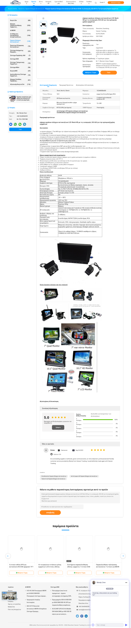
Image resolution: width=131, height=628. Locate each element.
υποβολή (50, 512)
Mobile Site (11, 607)
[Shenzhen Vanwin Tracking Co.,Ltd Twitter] (77, 616)
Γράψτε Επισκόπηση (58, 428)
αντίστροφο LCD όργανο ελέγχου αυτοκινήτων (84, 476)
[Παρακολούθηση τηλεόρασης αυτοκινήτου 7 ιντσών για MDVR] (108, 549)
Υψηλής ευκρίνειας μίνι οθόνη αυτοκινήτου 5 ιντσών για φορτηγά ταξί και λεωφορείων (23, 98)
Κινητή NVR (20, 71)
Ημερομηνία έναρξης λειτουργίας (33, 601)
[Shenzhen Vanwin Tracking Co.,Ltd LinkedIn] (86, 616)
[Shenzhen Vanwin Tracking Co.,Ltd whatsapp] (15, 124)
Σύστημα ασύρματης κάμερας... (20, 51)
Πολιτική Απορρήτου (14, 609)
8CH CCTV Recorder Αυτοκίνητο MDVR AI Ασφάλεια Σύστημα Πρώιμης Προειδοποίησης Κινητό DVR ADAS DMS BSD (37, 609)
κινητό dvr (20, 20)
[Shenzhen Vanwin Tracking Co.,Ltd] (15, 3)
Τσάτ (20, 129)
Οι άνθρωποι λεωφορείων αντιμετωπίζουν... (20, 35)
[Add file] (93, 625)
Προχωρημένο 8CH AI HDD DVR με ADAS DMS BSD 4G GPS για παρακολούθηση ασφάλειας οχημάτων (61, 602)
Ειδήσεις (10, 601)
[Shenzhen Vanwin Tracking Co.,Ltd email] (10, 124)
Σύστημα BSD (20, 59)
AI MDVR (20, 30)
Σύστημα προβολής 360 (20, 55)
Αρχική (10, 590)
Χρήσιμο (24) (57, 454)
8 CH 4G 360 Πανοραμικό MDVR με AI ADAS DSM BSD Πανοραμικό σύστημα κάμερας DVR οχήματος (36, 593)
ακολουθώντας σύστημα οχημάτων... (20, 75)
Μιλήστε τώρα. (116, 2)
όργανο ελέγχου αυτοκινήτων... (20, 41)
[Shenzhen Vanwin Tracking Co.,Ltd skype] (24, 124)
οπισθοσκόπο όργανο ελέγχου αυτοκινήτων (53, 476)
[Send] (126, 625)
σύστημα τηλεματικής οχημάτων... (20, 63)
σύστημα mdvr (20, 67)
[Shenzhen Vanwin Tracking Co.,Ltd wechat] (19, 124)
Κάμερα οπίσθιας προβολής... (20, 80)
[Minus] (126, 582)
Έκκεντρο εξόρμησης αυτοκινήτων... (20, 46)
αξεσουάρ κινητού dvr (20, 84)
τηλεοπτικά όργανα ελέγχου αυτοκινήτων (53, 479)
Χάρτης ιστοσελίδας (14, 604)
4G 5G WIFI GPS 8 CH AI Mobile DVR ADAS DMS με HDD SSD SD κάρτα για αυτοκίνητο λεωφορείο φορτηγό (61, 611)
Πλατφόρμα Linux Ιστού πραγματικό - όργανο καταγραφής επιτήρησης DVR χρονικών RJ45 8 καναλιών (61, 593)
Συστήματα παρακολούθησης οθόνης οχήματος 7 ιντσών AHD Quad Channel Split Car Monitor (78, 567)
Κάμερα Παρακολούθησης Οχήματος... (20, 25)
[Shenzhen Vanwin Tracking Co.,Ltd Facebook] (81, 616)
